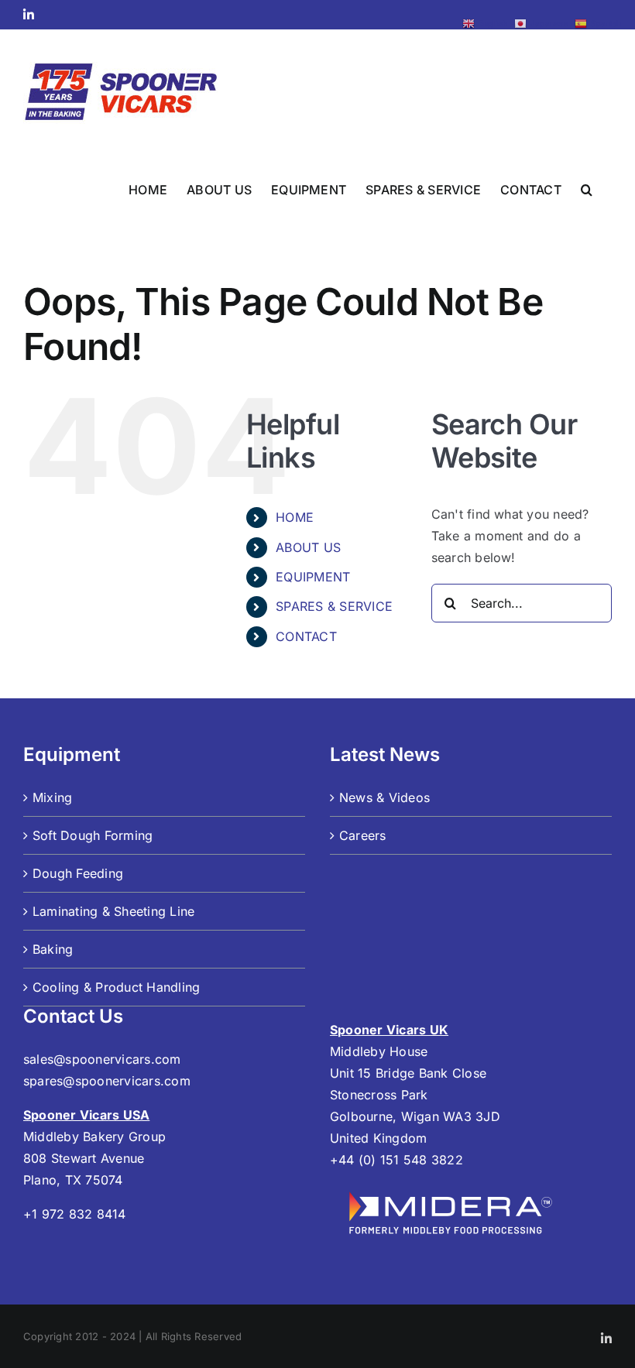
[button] (586, 188)
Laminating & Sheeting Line (113, 911)
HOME (295, 517)
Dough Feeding (78, 873)
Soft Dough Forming (93, 835)
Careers (362, 835)
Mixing (52, 797)
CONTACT (306, 636)
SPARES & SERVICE (334, 606)
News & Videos (384, 797)
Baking (53, 949)
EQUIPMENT (313, 577)
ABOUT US (308, 547)
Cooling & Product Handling (116, 987)
